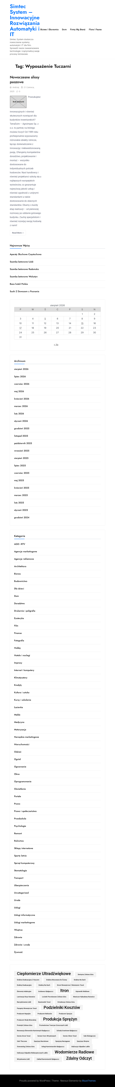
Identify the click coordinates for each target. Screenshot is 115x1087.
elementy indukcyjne (24, 991)
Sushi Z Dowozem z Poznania (24, 291)
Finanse (18, 633)
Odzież (17, 751)
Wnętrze (18, 929)
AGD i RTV (19, 544)
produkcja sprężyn (60, 1019)
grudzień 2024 (21, 517)
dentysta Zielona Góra (85, 974)
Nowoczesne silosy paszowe (24, 79)
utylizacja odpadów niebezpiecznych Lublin (32, 1053)
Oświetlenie (20, 789)
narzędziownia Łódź (24, 1002)
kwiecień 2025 (21, 487)
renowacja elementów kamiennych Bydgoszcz (33, 1031)
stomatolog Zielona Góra (25, 1047)
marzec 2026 (21, 406)
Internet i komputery (24, 670)
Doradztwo (19, 603)
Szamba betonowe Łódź (21, 261)
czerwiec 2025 (21, 473)
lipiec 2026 (20, 376)
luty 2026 (19, 413)
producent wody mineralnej (26, 1020)
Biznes (17, 573)
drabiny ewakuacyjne (24, 985)
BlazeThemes (89, 1080)
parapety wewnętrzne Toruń (27, 1008)
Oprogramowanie (22, 781)
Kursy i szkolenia (22, 699)
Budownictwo (20, 581)
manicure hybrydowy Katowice (84, 997)
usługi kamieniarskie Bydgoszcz (53, 1047)
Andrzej (15, 87)
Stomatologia (20, 870)
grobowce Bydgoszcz (45, 991)
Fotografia (19, 640)
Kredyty (18, 685)
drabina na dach (80, 980)
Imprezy (18, 662)
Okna (16, 774)
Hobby (17, 648)
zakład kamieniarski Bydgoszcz (48, 1059)
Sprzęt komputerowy (24, 863)
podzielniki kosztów (62, 1007)
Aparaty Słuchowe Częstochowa (25, 254)
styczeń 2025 (21, 510)
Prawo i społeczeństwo (25, 811)
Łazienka (18, 707)
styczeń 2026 (21, 421)
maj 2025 (19, 480)
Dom (64, 29)
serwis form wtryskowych (46, 1036)
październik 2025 (23, 443)
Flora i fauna (95, 29)
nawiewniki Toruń (44, 1002)
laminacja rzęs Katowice (26, 997)
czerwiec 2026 (21, 384)
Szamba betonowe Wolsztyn (24, 276)
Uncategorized (21, 892)
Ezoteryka (19, 618)
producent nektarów (45, 1014)
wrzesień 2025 (21, 450)
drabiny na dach (44, 985)
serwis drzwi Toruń (23, 1036)
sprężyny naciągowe (62, 1041)
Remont (18, 833)
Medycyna (19, 722)
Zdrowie (18, 937)
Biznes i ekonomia (49, 29)
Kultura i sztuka (21, 692)
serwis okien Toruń (70, 1036)
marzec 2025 (21, 495)
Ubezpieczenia (21, 885)
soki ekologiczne (90, 1036)
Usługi (17, 907)
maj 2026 (19, 391)
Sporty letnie (20, 855)
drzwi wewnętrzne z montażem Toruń (70, 985)
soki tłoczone (22, 1041)
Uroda (17, 900)
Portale (17, 796)
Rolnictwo (19, 840)
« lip (56, 344)
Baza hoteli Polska (19, 284)
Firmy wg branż (77, 29)
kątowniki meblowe (82, 991)
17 (20, 327)
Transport (18, 878)
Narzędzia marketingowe (26, 737)
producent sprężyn (65, 1014)
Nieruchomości (21, 744)
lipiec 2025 (20, 465)
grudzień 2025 (21, 428)
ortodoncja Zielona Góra (66, 1002)
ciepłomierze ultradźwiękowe (44, 973)
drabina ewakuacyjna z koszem (28, 980)
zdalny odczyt (79, 1058)
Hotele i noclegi (22, 655)
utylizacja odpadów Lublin (80, 1047)
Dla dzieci (19, 588)
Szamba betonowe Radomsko (24, 269)
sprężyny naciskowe (41, 1041)
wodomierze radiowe (74, 1052)
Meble (17, 714)
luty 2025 (19, 502)
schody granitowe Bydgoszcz (67, 1031)
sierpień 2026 (21, 369)
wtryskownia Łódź (23, 1059)
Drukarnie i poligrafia (24, 610)
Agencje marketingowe (25, 551)
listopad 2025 (21, 435)
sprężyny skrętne (83, 1041)
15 (82, 323)
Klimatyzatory (20, 677)
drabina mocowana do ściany (56, 980)
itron (64, 990)
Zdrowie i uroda (22, 944)
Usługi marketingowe (24, 922)
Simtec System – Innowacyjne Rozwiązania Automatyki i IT (25, 20)
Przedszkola (20, 818)
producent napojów (24, 1014)
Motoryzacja (20, 729)
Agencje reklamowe (24, 559)
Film (16, 625)
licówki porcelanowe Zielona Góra (54, 997)
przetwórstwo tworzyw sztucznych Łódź (53, 1025)
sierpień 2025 (21, 458)
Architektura (20, 566)
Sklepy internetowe (23, 848)
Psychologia (20, 826)
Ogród (17, 759)
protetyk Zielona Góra (24, 1025)
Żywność (18, 952)
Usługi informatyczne (24, 915)
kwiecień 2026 (21, 398)
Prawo (17, 803)
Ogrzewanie (20, 766)
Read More (17, 233)
